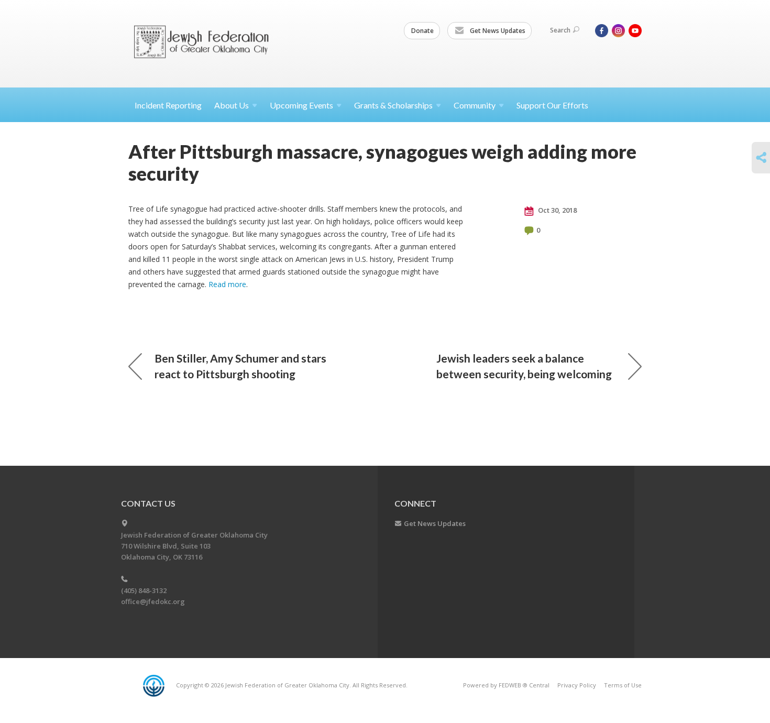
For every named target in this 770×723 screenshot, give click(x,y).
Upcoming (301, 105)
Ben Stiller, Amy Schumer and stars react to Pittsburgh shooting (240, 366)
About (231, 105)
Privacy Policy (576, 685)
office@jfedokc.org (153, 601)
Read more (227, 284)
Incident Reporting (168, 105)
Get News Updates (496, 30)
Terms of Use (623, 685)
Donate (422, 30)
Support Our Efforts (552, 105)
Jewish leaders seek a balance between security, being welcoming (524, 366)
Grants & (393, 105)
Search (560, 30)
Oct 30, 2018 (556, 210)
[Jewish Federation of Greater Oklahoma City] (205, 43)
